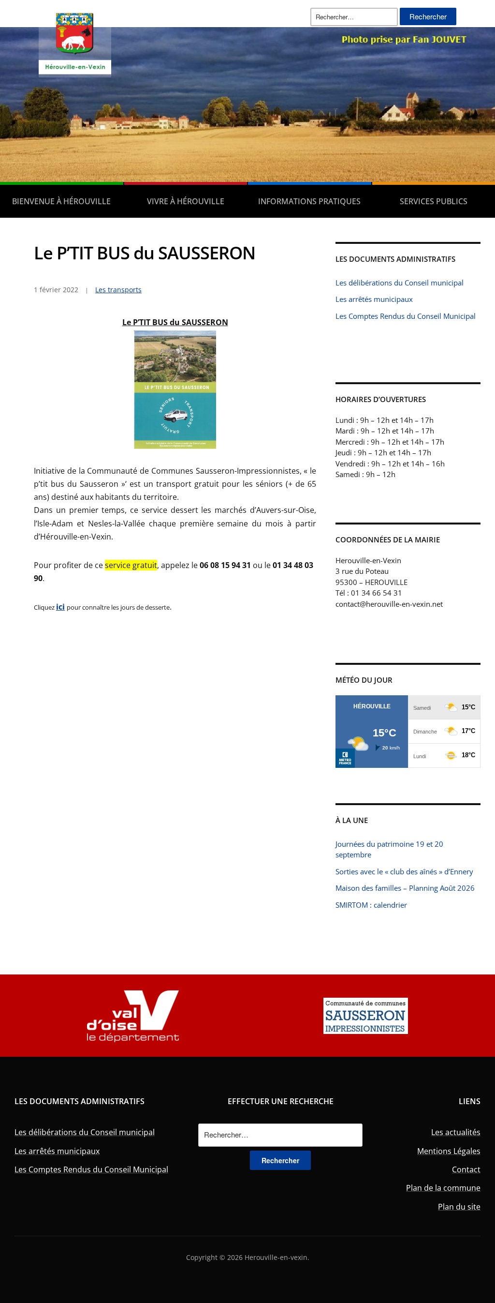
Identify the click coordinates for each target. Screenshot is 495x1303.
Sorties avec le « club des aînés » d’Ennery (404, 871)
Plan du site (459, 1206)
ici (60, 606)
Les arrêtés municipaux (374, 299)
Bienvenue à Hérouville (61, 201)
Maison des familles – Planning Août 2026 (405, 888)
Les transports (118, 289)
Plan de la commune (443, 1188)
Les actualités (455, 1132)
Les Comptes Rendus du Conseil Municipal (405, 316)
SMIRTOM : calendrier (371, 905)
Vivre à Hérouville (185, 201)
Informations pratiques (309, 201)
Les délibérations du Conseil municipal (399, 282)
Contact (466, 1169)
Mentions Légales (448, 1151)
